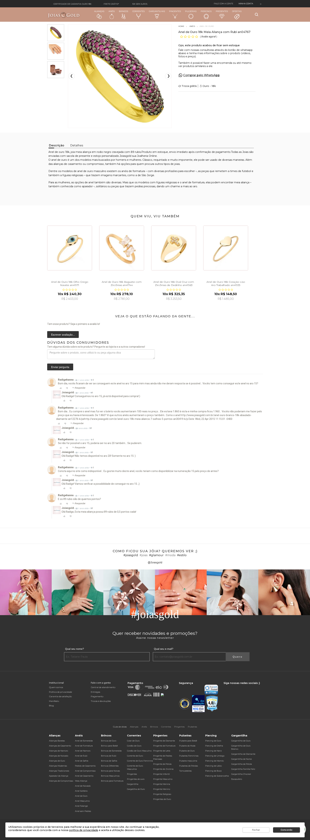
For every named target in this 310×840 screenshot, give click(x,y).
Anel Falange (81, 806)
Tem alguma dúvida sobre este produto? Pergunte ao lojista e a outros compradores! (96, 346)
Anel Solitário (81, 791)
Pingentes (175, 11)
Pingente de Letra (161, 751)
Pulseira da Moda (187, 745)
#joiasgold (130, 555)
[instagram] (229, 686)
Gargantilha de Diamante (243, 754)
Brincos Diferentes (110, 766)
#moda (170, 555)
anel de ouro (59, 159)
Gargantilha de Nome (241, 759)
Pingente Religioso (162, 794)
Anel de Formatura (84, 745)
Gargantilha (132, 784)
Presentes (222, 11)
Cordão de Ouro (134, 745)
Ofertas (236, 11)
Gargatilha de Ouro (136, 789)
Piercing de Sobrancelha (217, 776)
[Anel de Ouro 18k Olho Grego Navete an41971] (69, 248)
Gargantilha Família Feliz (243, 769)
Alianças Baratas (57, 740)
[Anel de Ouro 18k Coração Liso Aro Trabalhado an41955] (225, 248)
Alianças (99, 11)
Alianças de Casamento (60, 745)
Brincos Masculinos (110, 776)
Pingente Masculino (162, 779)
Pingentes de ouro (135, 779)
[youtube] (242, 686)
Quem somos (56, 687)
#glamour (156, 555)
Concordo (286, 830)
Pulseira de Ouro (187, 751)
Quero (238, 656)
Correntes (138, 11)
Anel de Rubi (81, 756)
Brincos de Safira (109, 761)
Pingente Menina (161, 784)
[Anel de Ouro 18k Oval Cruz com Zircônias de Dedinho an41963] (173, 248)
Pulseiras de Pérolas (188, 766)
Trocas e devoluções (101, 701)
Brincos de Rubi (108, 756)
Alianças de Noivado (58, 756)
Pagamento (97, 696)
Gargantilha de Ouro (240, 740)
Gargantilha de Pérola (241, 764)
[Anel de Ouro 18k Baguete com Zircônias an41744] (121, 248)
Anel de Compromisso (85, 771)
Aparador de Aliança (58, 776)
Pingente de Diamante (164, 740)
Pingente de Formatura (164, 745)
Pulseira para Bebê (188, 740)
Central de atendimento (103, 687)
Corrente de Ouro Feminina (140, 761)
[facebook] (224, 686)
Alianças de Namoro (58, 751)
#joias (143, 555)
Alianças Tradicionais (59, 771)
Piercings (206, 11)
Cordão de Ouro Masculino (139, 751)
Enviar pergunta (60, 367)
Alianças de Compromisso (61, 781)
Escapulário (236, 779)
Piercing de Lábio (213, 766)
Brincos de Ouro (108, 740)
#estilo (182, 555)
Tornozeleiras (185, 771)
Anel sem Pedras (83, 811)
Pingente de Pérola (162, 764)
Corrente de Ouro (135, 756)
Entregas (95, 692)
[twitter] (236, 686)
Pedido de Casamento (85, 766)
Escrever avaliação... (63, 334)
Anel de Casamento (84, 776)
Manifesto (54, 701)
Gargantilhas (157, 11)
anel (91, 182)
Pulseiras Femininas (188, 756)
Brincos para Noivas (110, 771)
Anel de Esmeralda (84, 740)
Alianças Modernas (58, 766)
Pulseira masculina (188, 761)
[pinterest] (247, 686)
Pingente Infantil (161, 774)
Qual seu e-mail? (163, 648)
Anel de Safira (81, 761)
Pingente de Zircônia (163, 769)
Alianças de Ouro (57, 761)
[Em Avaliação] (198, 703)
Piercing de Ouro (213, 740)
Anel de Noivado (83, 786)
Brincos (123, 11)
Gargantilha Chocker (241, 774)
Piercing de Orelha (214, 745)
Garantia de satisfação (60, 696)
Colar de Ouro (133, 740)
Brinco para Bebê (109, 745)
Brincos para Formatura (112, 781)
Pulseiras (190, 11)
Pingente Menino (161, 789)
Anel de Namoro (82, 751)
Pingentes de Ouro (162, 799)
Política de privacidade (60, 692)
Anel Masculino (82, 801)
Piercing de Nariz (213, 751)
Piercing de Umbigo (214, 756)
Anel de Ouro (81, 796)
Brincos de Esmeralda (111, 751)
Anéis (112, 11)
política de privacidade (83, 830)
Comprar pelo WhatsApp (201, 75)
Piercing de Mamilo (214, 761)
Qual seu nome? (74, 648)
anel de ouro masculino (91, 171)
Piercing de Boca (213, 771)
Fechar (256, 830)
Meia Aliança (81, 781)
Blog (51, 705)
